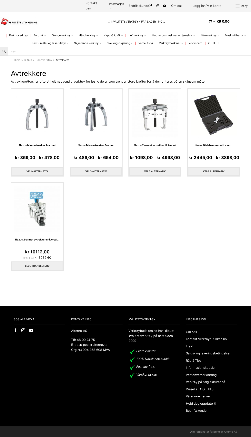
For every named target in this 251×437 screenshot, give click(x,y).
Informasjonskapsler (201, 368)
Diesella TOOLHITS (200, 389)
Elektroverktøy (18, 35)
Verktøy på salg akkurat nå (205, 382)
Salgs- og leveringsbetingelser (208, 353)
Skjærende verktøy (86, 43)
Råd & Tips (193, 360)
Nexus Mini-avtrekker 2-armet (37, 145)
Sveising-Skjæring (118, 43)
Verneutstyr (145, 43)
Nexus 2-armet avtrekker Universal (155, 145)
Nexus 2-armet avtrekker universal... (37, 239)
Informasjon (116, 3)
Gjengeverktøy (61, 35)
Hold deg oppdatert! (201, 403)
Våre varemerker (198, 396)
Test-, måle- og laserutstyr (49, 43)
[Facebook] (151, 5)
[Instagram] (157, 5)
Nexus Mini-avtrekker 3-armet (96, 145)
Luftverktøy (136, 35)
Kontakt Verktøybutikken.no (206, 339)
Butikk (28, 60)
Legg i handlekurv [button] (37, 265)
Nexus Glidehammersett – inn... (214, 145)
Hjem (17, 60)
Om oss (176, 6)
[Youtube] (164, 5)
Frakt (190, 346)
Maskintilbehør (234, 35)
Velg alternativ (37, 171)
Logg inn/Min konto (207, 6)
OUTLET (213, 43)
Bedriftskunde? (139, 6)
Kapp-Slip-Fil (112, 35)
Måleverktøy (209, 35)
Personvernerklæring (201, 375)
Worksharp (195, 43)
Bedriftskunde (196, 410)
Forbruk (39, 35)
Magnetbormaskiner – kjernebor (172, 35)
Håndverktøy (87, 35)
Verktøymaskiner (169, 43)
